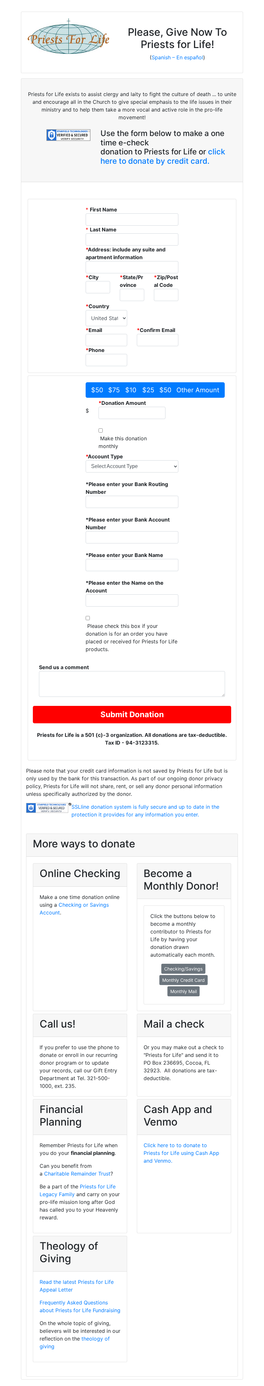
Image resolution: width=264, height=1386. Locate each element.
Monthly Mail (183, 991)
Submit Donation (132, 714)
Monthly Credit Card (183, 980)
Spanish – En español (177, 57)
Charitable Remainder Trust (77, 1173)
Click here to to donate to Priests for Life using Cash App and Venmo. (181, 1153)
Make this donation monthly (123, 442)
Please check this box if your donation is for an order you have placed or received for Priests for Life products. (131, 637)
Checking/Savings (183, 968)
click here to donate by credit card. (162, 156)
